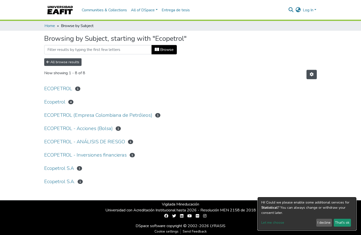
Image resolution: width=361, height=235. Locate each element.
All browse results (64, 62)
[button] (298, 10)
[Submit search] (291, 10)
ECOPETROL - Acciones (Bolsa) (78, 128)
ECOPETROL (58, 88)
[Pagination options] (311, 74)
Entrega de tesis (176, 10)
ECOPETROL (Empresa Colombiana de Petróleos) (98, 115)
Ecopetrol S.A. (59, 181)
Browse (166, 49)
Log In (308, 10)
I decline (324, 222)
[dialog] (307, 213)
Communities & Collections (104, 10)
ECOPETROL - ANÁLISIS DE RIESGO (84, 141)
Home (49, 26)
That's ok (342, 222)
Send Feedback (195, 231)
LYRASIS (217, 226)
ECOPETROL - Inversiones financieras (85, 155)
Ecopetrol (54, 102)
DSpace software (151, 226)
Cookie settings (166, 231)
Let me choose (272, 222)
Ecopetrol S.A (59, 168)
